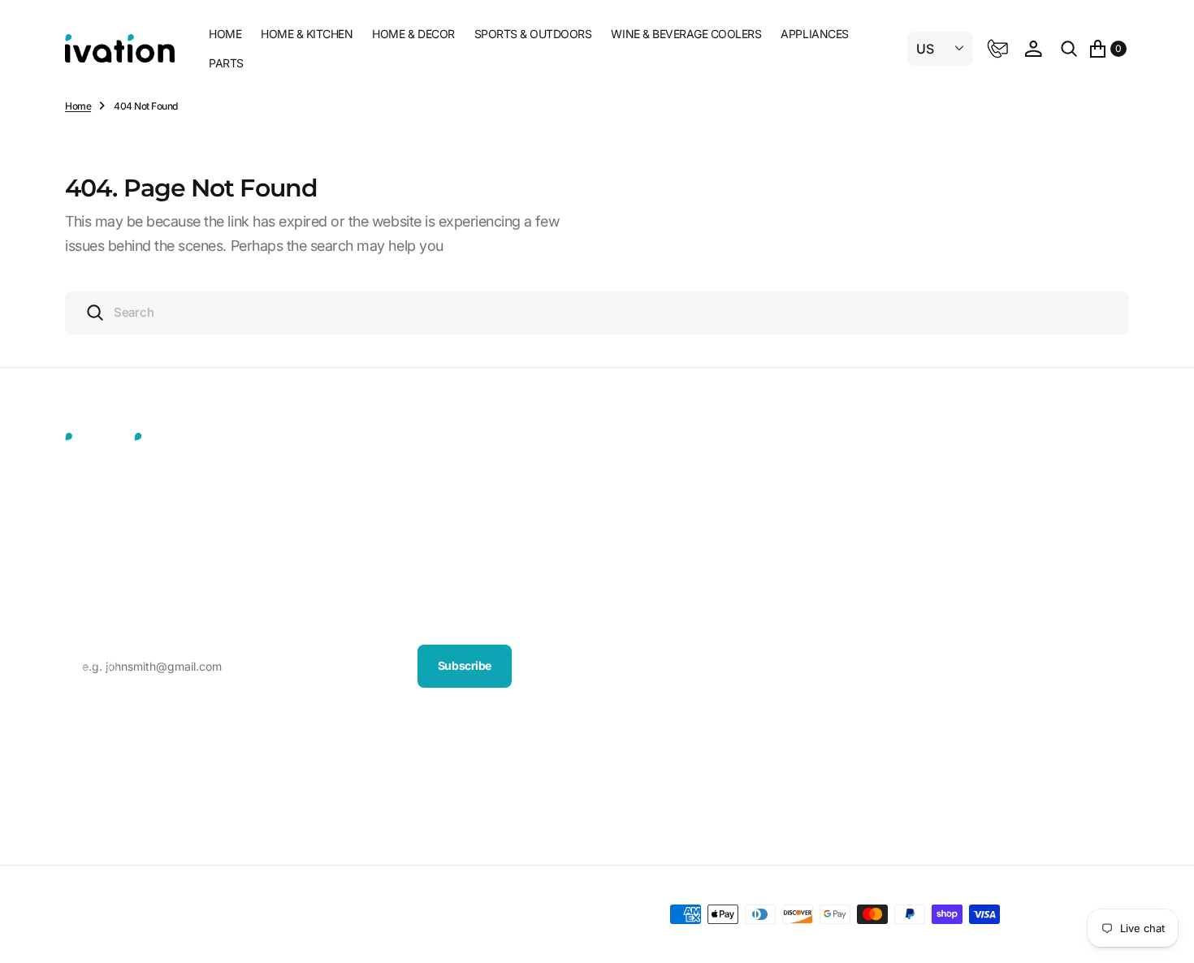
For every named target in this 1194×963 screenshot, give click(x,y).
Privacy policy (325, 914)
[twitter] (83, 725)
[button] (1033, 49)
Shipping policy (501, 914)
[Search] (1069, 49)
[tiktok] (190, 725)
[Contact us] (997, 49)
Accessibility (871, 763)
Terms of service (411, 914)
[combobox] (597, 313)
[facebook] (118, 725)
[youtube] (226, 725)
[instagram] (154, 725)
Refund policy (583, 914)
